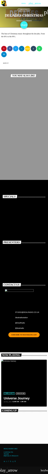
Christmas (24, 10)
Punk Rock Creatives (13, 104)
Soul (6, 163)
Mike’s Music (8, 436)
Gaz (15, 250)
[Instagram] (12, 461)
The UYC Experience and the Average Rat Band (26, 205)
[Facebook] (15, 461)
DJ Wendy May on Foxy (28, 229)
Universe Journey (16, 398)
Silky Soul (8, 167)
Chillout (9, 393)
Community (10, 132)
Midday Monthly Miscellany (17, 136)
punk (6, 101)
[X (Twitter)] (6, 461)
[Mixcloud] (10, 461)
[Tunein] (8, 461)
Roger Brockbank (24, 271)
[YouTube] (4, 461)
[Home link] (4, 3)
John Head (20, 260)
